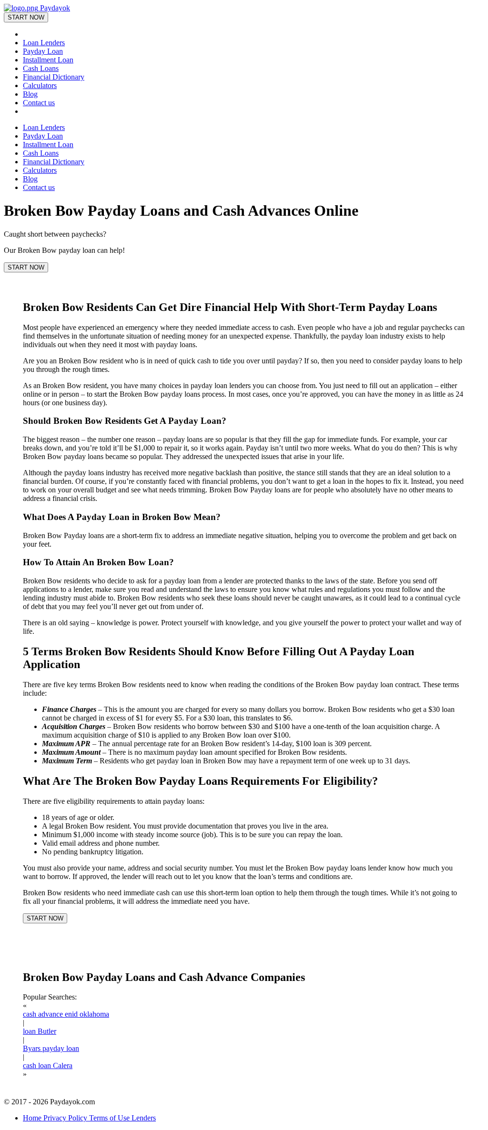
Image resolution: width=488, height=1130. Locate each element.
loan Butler (39, 1031)
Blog (30, 94)
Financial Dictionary (53, 77)
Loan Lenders (44, 43)
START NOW (26, 17)
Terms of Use (110, 1118)
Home (33, 1118)
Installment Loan (48, 60)
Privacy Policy (66, 1118)
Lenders (144, 1118)
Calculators (40, 85)
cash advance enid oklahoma (66, 1014)
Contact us (39, 103)
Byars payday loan (51, 1048)
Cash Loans (41, 68)
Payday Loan (43, 51)
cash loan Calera (47, 1065)
